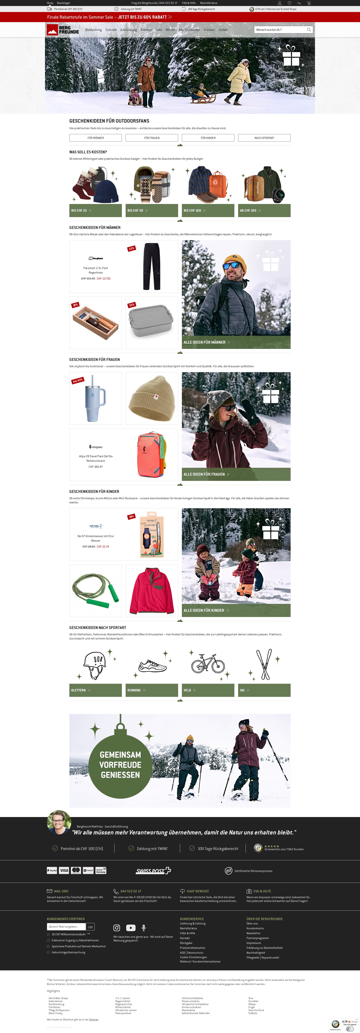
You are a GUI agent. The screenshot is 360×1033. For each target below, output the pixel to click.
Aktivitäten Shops (58, 998)
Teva (250, 998)
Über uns (252, 923)
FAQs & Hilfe (187, 933)
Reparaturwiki (270, 958)
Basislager (63, 3)
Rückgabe (186, 943)
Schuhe (111, 30)
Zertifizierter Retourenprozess (253, 871)
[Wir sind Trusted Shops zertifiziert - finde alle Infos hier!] (258, 848)
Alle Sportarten (189, 30)
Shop (50, 3)
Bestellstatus (188, 928)
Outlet (223, 30)
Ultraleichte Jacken (126, 1010)
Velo (159, 30)
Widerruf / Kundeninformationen (200, 961)
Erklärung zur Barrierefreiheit (265, 948)
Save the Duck (256, 1010)
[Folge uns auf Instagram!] (119, 928)
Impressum (254, 943)
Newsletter (253, 933)
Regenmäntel (122, 1001)
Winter (170, 30)
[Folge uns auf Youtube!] (133, 928)
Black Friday (55, 1013)
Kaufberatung (56, 1004)
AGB (182, 953)
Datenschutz (195, 953)
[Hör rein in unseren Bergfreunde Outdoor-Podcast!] (146, 928)
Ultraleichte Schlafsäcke (195, 1004)
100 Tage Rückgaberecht (201, 9)
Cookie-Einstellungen (193, 957)
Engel (251, 1007)
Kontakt (185, 938)
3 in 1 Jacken (122, 998)
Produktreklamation (192, 948)
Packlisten (54, 1007)
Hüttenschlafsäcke (192, 998)
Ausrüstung (128, 30)
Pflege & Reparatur (59, 1010)
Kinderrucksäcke (191, 1007)
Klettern (146, 30)
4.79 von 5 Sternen (275, 9)
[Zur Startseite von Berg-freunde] (64, 29)
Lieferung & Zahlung (193, 923)
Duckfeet (253, 1001)
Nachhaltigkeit (256, 953)
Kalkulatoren (56, 1001)
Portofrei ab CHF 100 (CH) (68, 9)
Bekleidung (93, 30)
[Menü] (357, 1020)
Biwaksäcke (188, 1010)
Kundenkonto (255, 928)
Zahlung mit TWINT (131, 9)
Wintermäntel (122, 1007)
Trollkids (252, 1013)
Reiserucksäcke (191, 1001)
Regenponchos (123, 1004)
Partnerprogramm (258, 938)
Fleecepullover (123, 1013)
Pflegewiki (253, 958)
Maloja (251, 1004)
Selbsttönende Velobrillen (196, 1013)
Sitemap (93, 1019)
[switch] (350, 1029)
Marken (209, 30)
